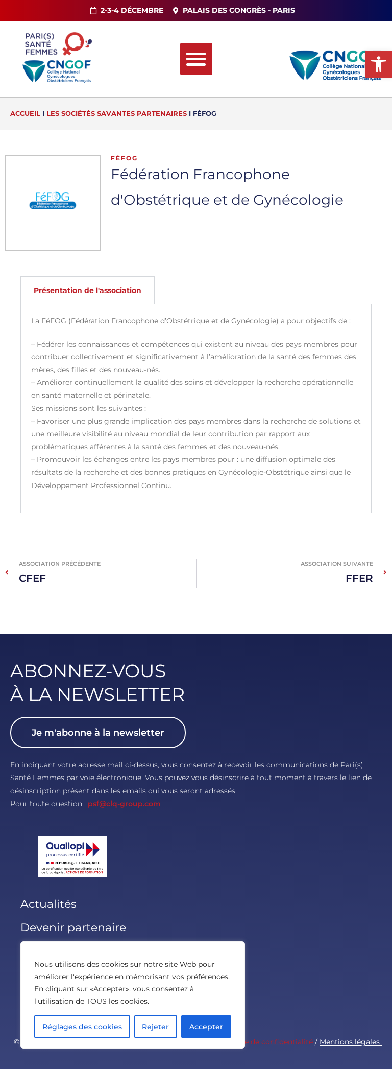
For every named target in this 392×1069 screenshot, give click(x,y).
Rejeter (155, 1026)
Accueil (25, 113)
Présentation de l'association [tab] (87, 290)
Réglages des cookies (82, 1026)
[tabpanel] (196, 408)
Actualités (48, 904)
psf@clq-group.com (124, 803)
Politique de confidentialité (264, 1042)
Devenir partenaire (73, 927)
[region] (132, 995)
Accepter (206, 1026)
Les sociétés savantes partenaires (116, 113)
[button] (378, 64)
